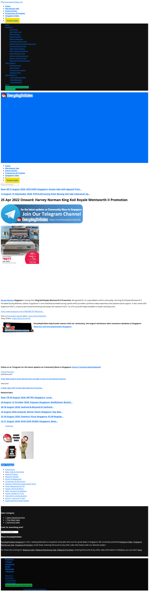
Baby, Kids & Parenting (14, 472)
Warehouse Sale (12, 8)
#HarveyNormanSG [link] (14, 316)
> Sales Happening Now (18, 78)
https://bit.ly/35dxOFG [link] (37, 316)
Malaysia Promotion (65, 550)
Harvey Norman (7, 300)
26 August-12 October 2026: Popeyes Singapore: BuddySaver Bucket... (37, 402)
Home (7, 6)
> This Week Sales (16, 80)
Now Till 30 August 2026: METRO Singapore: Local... (27, 397)
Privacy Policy (10, 580)
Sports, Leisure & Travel (18, 58)
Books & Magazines (16, 39)
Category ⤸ (9, 27)
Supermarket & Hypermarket (20, 61)
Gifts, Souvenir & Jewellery (19, 51)
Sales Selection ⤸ (11, 75)
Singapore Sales (12, 16)
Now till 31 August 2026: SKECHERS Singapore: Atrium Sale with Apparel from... (41, 189)
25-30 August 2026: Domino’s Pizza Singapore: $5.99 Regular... (32, 416)
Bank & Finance (15, 34)
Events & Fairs (11, 11)
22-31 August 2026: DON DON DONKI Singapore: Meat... (29, 421)
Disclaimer (9, 578)
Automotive (14, 30)
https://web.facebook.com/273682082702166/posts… (22, 311)
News (7, 85)
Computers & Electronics (18, 42)
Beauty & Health (15, 37)
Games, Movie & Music (17, 49)
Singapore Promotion (24, 545)
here (140, 550)
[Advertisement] (66, 115)
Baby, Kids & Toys (16, 32)
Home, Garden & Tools (17, 54)
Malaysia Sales (29, 550)
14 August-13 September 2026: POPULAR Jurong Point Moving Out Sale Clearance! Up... (45, 194)
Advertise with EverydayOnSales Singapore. (53, 326)
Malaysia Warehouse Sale (45, 550)
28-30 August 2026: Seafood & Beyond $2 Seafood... (27, 407)
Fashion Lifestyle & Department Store (23, 44)
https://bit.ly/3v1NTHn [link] (21, 318)
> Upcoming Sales (16, 82)
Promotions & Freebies (15, 13)
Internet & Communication (19, 56)
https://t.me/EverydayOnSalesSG (86, 367)
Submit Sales (10, 583)
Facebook (9, 426)
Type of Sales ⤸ (10, 63)
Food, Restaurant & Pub (18, 46)
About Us (9, 575)
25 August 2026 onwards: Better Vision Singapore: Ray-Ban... (32, 411)
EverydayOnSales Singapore (12, 542)
